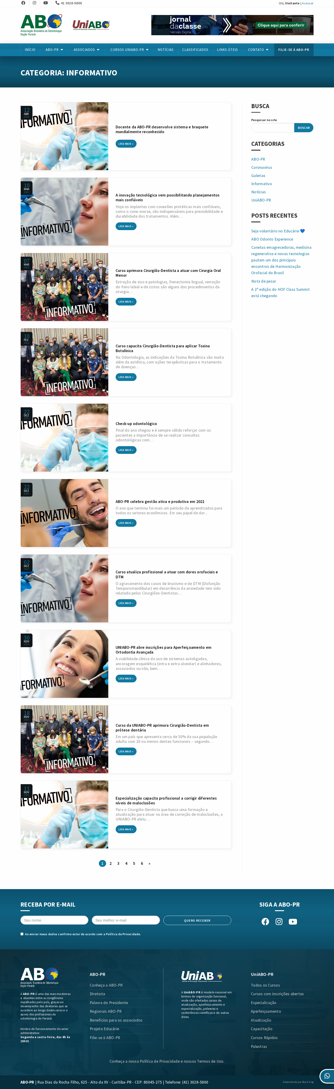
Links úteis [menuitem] (227, 49)
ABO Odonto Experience (272, 239)
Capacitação (261, 1028)
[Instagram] (36, 3)
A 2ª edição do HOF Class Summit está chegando (280, 292)
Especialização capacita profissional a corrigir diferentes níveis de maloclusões (166, 801)
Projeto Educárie (104, 1028)
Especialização (264, 1002)
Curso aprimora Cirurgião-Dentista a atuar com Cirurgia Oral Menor (168, 273)
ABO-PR (258, 159)
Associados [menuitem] (84, 49)
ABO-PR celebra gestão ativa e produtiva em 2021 (160, 501)
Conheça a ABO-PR (106, 985)
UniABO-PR (261, 200)
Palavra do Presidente (109, 1002)
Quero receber (197, 920)
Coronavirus (261, 167)
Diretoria (97, 993)
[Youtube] (47, 3)
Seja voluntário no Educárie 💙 (278, 231)
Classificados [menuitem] (195, 49)
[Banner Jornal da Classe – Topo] (232, 24)
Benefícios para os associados (116, 1020)
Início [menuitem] (30, 49)
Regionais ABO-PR (106, 1011)
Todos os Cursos (265, 985)
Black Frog (308, 1082)
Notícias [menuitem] (166, 49)
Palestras (259, 1046)
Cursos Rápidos (264, 1037)
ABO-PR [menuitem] (52, 49)
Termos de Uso (210, 1061)
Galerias (258, 175)
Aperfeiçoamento (266, 1011)
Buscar (304, 128)
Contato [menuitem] (256, 49)
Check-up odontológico (136, 423)
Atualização (261, 1020)
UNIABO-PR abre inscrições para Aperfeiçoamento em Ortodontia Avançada (163, 650)
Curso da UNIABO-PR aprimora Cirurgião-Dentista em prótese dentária (162, 728)
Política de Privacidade (123, 934)
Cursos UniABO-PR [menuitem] (127, 49)
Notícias (258, 191)
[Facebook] (24, 3)
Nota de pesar (263, 281)
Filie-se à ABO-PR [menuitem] (293, 49)
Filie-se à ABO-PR (105, 1037)
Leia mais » (126, 143)
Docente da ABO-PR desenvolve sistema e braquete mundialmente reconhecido (162, 129)
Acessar (308, 3)
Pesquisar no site (264, 120)
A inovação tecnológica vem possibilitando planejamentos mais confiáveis (168, 197)
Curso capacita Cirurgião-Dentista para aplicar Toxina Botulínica (163, 348)
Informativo (261, 183)
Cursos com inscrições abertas (277, 993)
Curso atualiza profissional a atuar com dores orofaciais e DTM (167, 574)
